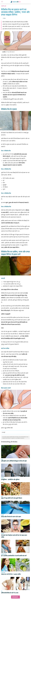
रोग (1, 591)
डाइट (2, 496)
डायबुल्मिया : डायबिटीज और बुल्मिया (10, 479)
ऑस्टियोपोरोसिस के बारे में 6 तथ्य (9, 593)
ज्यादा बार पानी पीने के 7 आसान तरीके (11, 574)
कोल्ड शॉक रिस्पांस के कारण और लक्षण (11, 517)
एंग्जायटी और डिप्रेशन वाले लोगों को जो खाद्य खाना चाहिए (14, 536)
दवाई (2, 459)
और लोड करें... (15, 597)
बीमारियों (2, 477)
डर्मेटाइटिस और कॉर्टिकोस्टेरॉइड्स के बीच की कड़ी (14, 461)
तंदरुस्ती (2, 515)
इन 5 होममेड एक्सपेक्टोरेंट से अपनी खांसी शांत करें (14, 556)
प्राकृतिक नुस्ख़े (3, 5)
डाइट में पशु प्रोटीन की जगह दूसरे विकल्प (11, 498)
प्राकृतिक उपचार (3, 554)
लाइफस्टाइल (3, 572)
